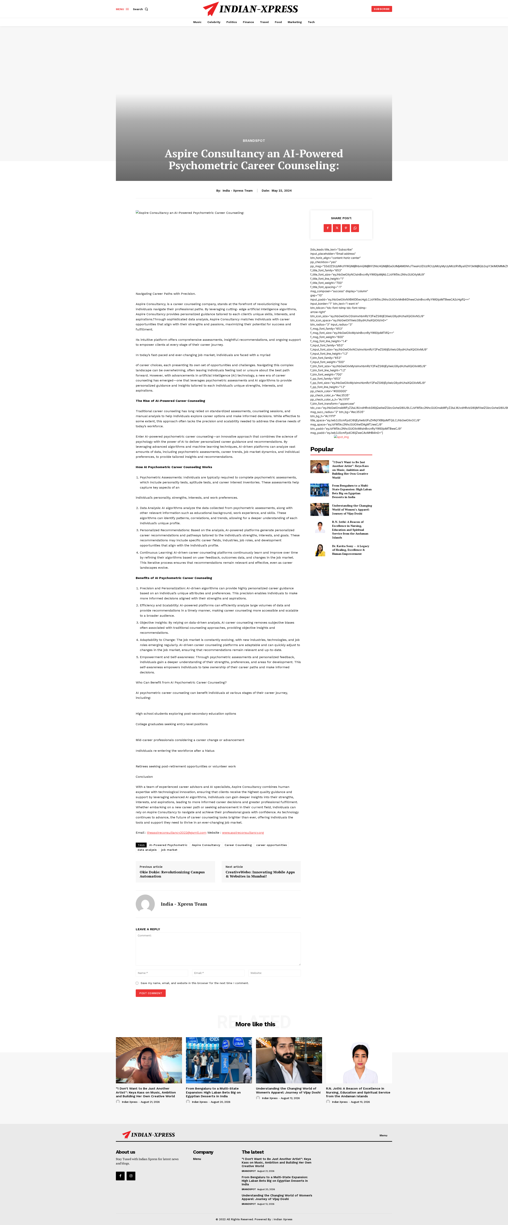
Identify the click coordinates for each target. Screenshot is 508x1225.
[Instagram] (131, 1176)
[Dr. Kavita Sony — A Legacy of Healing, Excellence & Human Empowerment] (319, 549)
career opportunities (271, 845)
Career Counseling (238, 845)
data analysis (147, 849)
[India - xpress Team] (145, 904)
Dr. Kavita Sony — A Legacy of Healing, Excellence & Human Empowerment (350, 550)
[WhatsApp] (355, 228)
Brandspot (254, 140)
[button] (141, 9)
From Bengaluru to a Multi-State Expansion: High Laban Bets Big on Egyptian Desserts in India (352, 491)
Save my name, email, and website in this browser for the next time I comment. (195, 983)
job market (169, 849)
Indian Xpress (130, 1101)
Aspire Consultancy (206, 845)
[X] (337, 228)
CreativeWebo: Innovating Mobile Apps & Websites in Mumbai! (260, 874)
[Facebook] (328, 228)
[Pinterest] (346, 228)
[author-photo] (118, 1102)
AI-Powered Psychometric (168, 845)
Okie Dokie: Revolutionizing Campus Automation (172, 874)
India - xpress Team (238, 190)
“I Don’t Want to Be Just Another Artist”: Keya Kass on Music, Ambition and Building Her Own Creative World (350, 469)
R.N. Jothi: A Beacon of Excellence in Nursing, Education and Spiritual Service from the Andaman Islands (350, 529)
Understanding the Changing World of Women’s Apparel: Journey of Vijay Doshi (352, 509)
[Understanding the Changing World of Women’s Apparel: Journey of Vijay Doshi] (319, 509)
